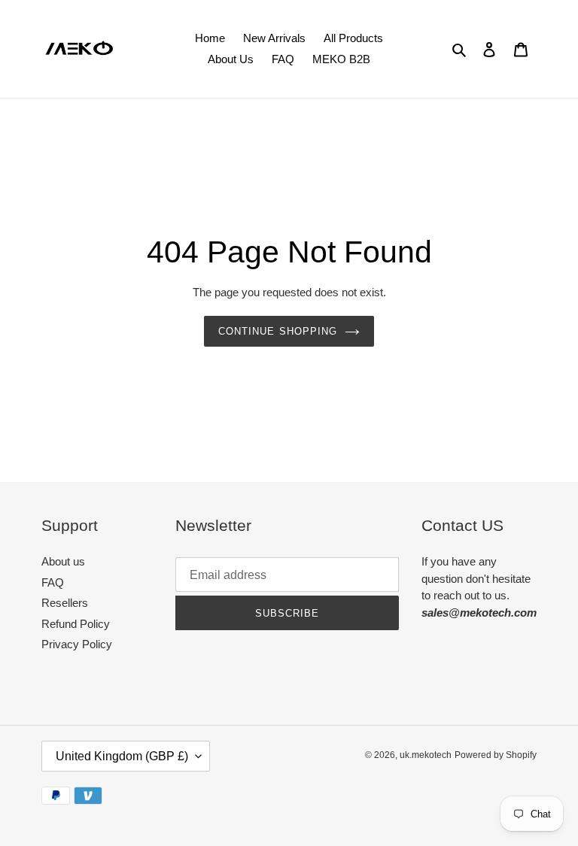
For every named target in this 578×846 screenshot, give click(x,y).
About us (63, 561)
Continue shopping (277, 331)
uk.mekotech (426, 755)
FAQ (52, 582)
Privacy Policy (76, 644)
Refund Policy (75, 623)
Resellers (64, 602)
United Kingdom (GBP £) (122, 756)
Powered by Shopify (496, 755)
